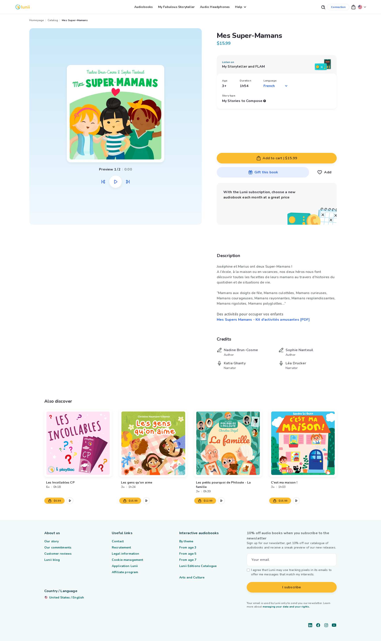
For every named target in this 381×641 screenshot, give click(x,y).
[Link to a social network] (310, 625)
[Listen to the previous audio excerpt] (103, 182)
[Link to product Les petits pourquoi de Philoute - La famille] (228, 443)
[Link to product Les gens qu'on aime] (153, 443)
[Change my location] (362, 7)
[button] (353, 7)
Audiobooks (143, 7)
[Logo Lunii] (22, 7)
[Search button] (323, 7)
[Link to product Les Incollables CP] (78, 443)
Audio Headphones (215, 7)
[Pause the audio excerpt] (115, 182)
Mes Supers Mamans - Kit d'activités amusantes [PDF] (263, 319)
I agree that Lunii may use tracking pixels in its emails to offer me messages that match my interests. (291, 572)
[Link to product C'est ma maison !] (303, 443)
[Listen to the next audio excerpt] (128, 182)
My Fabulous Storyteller (176, 7)
